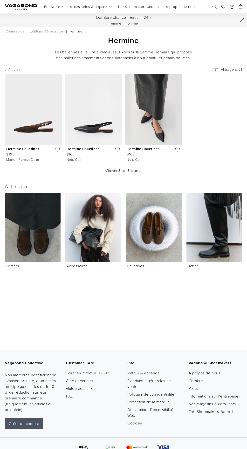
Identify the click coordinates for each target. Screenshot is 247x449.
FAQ (70, 396)
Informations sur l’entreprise (213, 396)
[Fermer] (241, 20)
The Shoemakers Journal (211, 411)
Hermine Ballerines (22, 148)
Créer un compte (24, 423)
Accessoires (77, 266)
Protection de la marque (148, 401)
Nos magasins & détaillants (212, 403)
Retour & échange (143, 373)
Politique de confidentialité (150, 394)
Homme (131, 23)
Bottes (193, 266)
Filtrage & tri (231, 69)
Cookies (134, 423)
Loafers (12, 266)
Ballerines (135, 266)
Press (193, 388)
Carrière (196, 380)
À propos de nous (204, 373)
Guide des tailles (80, 388)
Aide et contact (79, 380)
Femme (115, 23)
